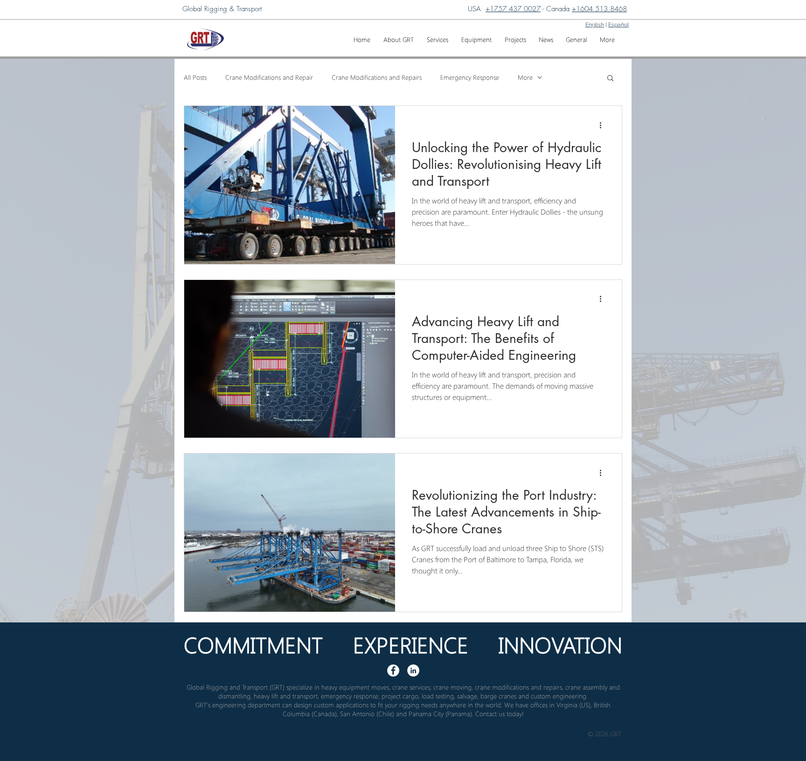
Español (618, 24)
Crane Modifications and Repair (269, 77)
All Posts (195, 77)
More (525, 77)
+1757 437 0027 (513, 9)
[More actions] (603, 125)
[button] (437, 35)
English (594, 24)
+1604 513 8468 (599, 9)
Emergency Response (469, 77)
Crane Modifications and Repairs (377, 77)
